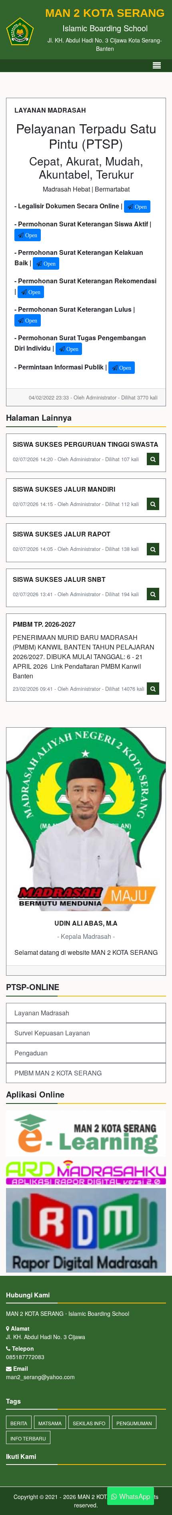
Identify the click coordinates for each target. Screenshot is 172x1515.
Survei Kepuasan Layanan (52, 1032)
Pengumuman (134, 1423)
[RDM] (86, 1231)
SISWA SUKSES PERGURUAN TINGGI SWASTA (85, 444)
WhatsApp (133, 1496)
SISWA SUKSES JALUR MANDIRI (64, 489)
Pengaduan (31, 1052)
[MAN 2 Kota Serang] (86, 1134)
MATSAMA (50, 1423)
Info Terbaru (28, 1438)
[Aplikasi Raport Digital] (86, 1173)
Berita (18, 1423)
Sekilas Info (89, 1423)
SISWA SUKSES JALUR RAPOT (61, 534)
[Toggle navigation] (157, 65)
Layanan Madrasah (41, 1012)
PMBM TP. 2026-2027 (44, 624)
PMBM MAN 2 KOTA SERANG (58, 1072)
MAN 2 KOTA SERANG (105, 1497)
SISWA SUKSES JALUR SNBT (59, 579)
